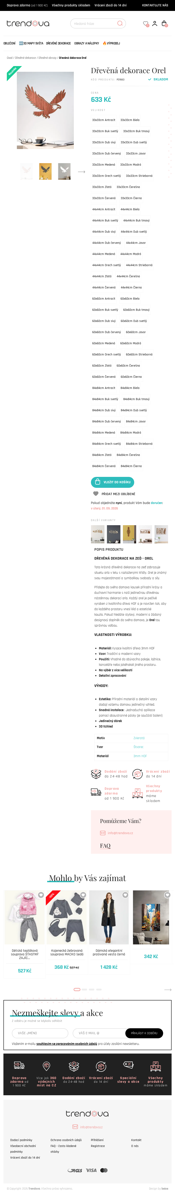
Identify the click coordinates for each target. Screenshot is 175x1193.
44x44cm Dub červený (106, 243)
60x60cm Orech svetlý (106, 354)
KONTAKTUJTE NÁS (155, 5)
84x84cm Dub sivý (104, 410)
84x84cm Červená (104, 466)
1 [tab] (77, 989)
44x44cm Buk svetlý (105, 221)
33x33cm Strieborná (139, 176)
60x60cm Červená (104, 377)
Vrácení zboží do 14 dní (110, 5)
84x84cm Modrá (130, 433)
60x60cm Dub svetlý (134, 321)
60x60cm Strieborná (139, 354)
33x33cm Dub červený (106, 154)
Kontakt (136, 1140)
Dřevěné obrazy (48, 58)
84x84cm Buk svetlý (105, 399)
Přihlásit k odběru (144, 1033)
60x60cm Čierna (131, 377)
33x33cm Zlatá (101, 187)
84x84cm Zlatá (101, 455)
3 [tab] (91, 989)
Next (81, 171)
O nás (135, 1146)
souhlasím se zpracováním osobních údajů (66, 1044)
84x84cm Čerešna (128, 455)
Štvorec (139, 747)
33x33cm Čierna (131, 198)
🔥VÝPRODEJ (111, 43)
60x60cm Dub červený (106, 332)
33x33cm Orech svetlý (106, 176)
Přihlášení (97, 1140)
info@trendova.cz (120, 833)
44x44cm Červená (104, 287)
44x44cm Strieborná (139, 265)
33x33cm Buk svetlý (105, 131)
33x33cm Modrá (130, 165)
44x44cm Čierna (131, 287)
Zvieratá (139, 738)
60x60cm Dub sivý (104, 321)
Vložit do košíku (117, 482)
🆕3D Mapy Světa (31, 43)
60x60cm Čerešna (128, 366)
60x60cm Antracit (103, 299)
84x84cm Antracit (103, 388)
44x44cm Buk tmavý (136, 221)
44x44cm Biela (130, 209)
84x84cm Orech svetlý (106, 444)
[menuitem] (10, 43)
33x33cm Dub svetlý (134, 142)
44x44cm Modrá (130, 254)
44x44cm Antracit (103, 209)
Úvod (10, 58)
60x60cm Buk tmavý (136, 310)
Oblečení (9, 43)
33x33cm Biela (130, 120)
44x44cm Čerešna (128, 276)
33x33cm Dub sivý (104, 142)
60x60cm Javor (136, 332)
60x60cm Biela (130, 299)
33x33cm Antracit (103, 120)
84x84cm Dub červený (106, 421)
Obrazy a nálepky (86, 43)
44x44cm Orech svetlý (106, 265)
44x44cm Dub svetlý (134, 232)
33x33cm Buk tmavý (136, 131)
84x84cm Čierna (131, 466)
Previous (7, 989)
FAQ (105, 845)
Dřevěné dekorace (58, 43)
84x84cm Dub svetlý (134, 410)
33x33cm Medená (103, 165)
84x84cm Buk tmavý (136, 399)
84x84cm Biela (130, 388)
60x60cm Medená (103, 343)
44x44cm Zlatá (101, 276)
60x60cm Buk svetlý (105, 310)
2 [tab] (84, 989)
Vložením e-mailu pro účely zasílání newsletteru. (75, 1044)
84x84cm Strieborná (139, 444)
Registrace (98, 1146)
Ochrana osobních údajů (66, 1140)
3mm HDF (140, 756)
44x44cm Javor (136, 243)
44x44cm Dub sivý (104, 232)
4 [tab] (99, 989)
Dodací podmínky (21, 1140)
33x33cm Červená (104, 198)
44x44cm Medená (103, 254)
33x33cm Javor (136, 154)
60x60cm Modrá (130, 343)
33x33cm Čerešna (128, 187)
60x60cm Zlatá (101, 366)
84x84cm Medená (103, 433)
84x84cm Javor (136, 421)
